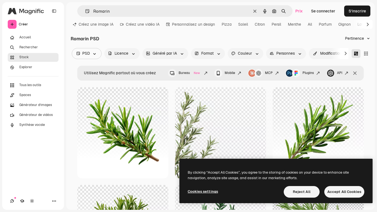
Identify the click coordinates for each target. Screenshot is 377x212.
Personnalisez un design (193, 24)
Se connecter (323, 11)
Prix (299, 11)
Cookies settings (203, 191)
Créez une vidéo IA (143, 24)
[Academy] (22, 201)
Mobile (230, 73)
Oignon (344, 24)
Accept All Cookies (344, 191)
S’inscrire (357, 11)
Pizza (227, 24)
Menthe (294, 24)
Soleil (243, 24)
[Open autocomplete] (85, 11)
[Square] (366, 53)
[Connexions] (12, 201)
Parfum (325, 24)
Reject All (301, 191)
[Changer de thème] (32, 201)
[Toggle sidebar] (54, 11)
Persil (276, 24)
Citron (260, 24)
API (339, 73)
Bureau (189, 73)
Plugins (308, 73)
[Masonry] (356, 53)
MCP (269, 73)
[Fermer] (355, 73)
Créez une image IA (96, 24)
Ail (310, 24)
